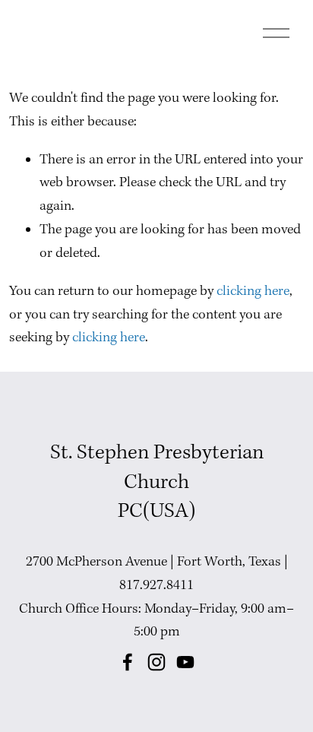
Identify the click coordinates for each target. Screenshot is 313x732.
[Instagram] (156, 662)
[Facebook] (128, 662)
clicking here (253, 291)
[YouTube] (185, 662)
